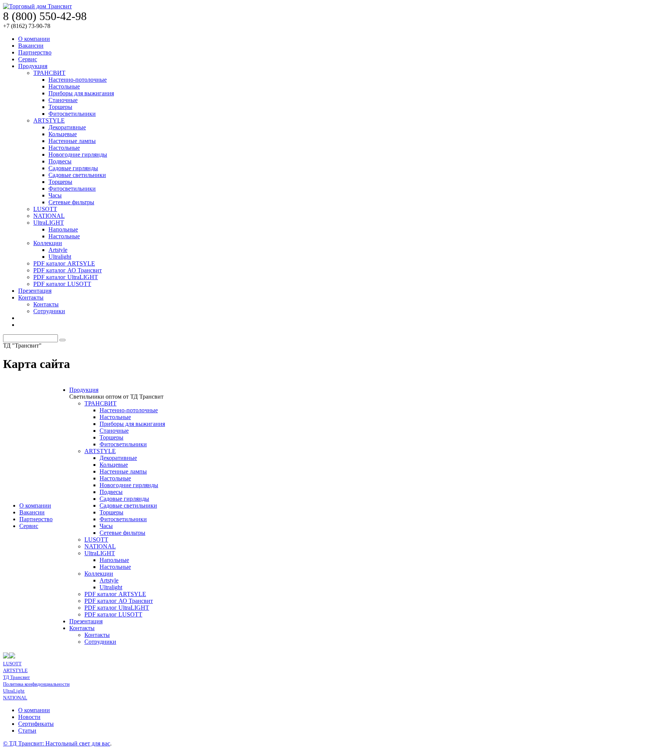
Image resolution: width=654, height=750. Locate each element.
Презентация (34, 290)
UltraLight (14, 691)
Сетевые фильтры (71, 202)
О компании (34, 39)
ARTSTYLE (49, 120)
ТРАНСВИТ (49, 73)
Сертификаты (36, 723)
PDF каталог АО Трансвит (67, 270)
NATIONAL (49, 216)
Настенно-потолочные (77, 79)
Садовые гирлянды (73, 168)
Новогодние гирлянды (77, 154)
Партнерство (34, 52)
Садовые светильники (77, 175)
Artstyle (57, 250)
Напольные (63, 229)
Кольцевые (62, 134)
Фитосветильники (72, 113)
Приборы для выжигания (81, 93)
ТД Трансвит (16, 677)
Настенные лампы (72, 141)
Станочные (63, 100)
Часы (55, 195)
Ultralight (59, 256)
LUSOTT (45, 209)
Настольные (64, 86)
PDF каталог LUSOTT (62, 284)
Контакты (31, 297)
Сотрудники (49, 311)
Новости (29, 717)
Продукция (32, 66)
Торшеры (60, 107)
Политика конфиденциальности (36, 684)
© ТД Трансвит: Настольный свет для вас (56, 743)
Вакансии (31, 45)
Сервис (27, 59)
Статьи (27, 730)
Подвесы (60, 161)
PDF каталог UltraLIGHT (65, 277)
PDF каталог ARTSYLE (64, 263)
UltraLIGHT (48, 222)
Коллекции (47, 243)
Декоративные (67, 127)
